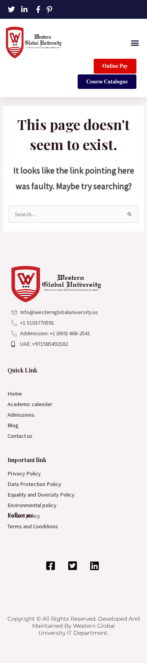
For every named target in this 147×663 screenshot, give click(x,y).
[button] (134, 42)
